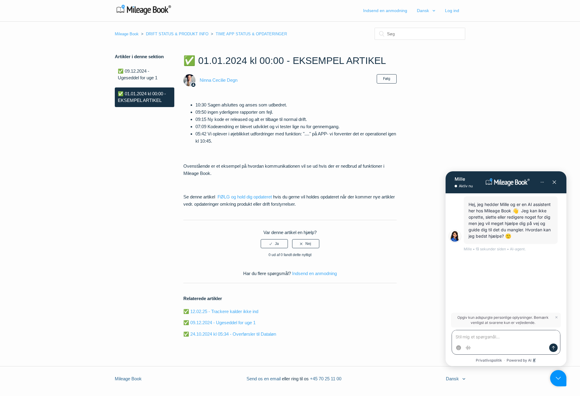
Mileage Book (127, 34)
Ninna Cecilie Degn (218, 80)
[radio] (274, 243)
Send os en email (263, 378)
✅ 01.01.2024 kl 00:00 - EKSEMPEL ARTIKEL (142, 97)
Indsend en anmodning (385, 10)
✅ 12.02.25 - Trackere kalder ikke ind (220, 311)
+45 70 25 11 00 (325, 378)
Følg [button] (386, 79)
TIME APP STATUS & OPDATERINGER (251, 34)
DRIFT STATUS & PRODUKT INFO (177, 34)
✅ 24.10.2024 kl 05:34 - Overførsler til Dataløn (229, 334)
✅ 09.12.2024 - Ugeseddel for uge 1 (137, 74)
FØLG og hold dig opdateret (245, 196)
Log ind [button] (452, 10)
